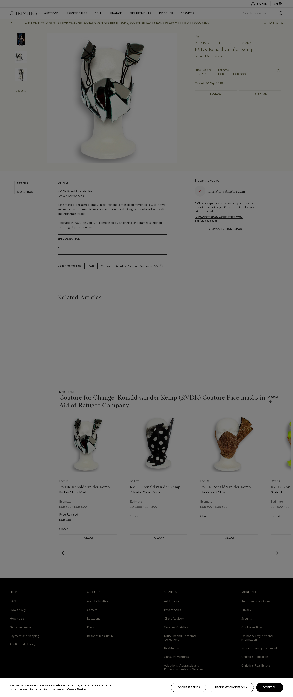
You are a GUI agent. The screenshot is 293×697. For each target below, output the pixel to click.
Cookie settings (189, 687)
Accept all (270, 687)
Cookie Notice (76, 689)
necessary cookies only (231, 687)
